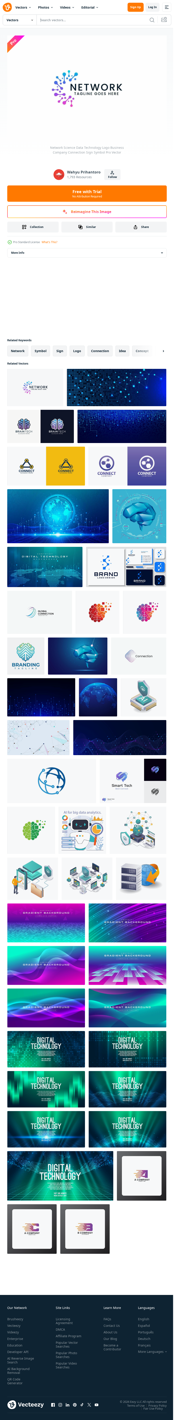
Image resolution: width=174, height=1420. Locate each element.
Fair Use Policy (150, 1406)
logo (77, 348)
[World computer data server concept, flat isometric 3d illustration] (141, 876)
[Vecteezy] (7, 7)
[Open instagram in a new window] (60, 1402)
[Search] (152, 20)
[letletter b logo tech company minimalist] (85, 1227)
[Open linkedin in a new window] (67, 1402)
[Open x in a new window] (89, 1402)
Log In (152, 7)
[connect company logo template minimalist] (46, 463)
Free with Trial (87, 193)
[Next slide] (156, 348)
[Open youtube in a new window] (96, 1402)
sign (59, 348)
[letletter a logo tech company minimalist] (141, 1173)
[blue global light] (98, 695)
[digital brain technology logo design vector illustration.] (97, 610)
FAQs (105, 1317)
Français (141, 1343)
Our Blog (108, 1336)
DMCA (59, 1327)
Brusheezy (15, 1317)
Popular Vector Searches (66, 1346)
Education (14, 1343)
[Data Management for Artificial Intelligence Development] (32, 876)
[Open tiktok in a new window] (82, 1402)
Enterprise (15, 1336)
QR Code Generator (15, 1379)
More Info (17, 250)
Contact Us (110, 1323)
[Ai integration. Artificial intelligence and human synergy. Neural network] (82, 828)
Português (142, 1330)
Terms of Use (132, 1403)
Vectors (21, 7)
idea (122, 348)
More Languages (147, 1349)
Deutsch (141, 1336)
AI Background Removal (18, 1368)
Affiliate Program (61, 1336)
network (18, 348)
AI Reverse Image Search (17, 1358)
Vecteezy (13, 1323)
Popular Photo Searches (65, 1356)
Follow (112, 177)
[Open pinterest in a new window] (75, 1402)
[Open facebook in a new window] (53, 1402)
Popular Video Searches (65, 1367)
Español (141, 1323)
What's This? (49, 242)
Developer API (18, 1349)
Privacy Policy (154, 1403)
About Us (109, 1330)
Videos (65, 7)
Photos (43, 7)
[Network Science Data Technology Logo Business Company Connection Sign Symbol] (35, 385)
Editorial (87, 7)
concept (142, 348)
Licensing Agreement (63, 1319)
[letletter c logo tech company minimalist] (32, 1227)
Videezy (13, 1330)
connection (100, 348)
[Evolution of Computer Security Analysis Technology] (87, 876)
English (140, 1317)
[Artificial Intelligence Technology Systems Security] (143, 695)
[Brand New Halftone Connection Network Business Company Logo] (138, 653)
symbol (40, 348)
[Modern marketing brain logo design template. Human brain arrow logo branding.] (25, 653)
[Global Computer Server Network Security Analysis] (138, 828)
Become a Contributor (110, 1345)
